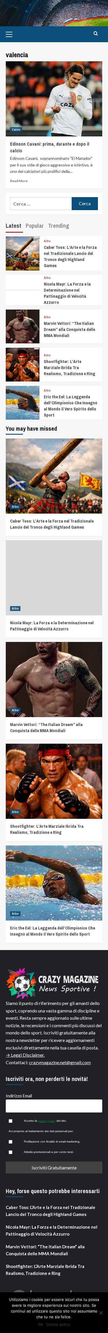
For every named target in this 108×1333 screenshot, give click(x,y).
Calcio (16, 129)
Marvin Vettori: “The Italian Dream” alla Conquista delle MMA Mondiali (69, 329)
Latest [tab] (13, 225)
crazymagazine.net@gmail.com (60, 1062)
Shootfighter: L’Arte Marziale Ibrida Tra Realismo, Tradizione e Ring (69, 367)
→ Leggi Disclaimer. (25, 1055)
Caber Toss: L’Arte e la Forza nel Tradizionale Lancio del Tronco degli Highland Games (70, 256)
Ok (40, 1324)
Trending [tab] (58, 225)
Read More (19, 181)
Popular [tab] (35, 225)
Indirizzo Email (19, 1095)
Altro (47, 241)
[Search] (95, 34)
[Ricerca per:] (41, 203)
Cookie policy (58, 1324)
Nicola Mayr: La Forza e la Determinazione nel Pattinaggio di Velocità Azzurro (67, 293)
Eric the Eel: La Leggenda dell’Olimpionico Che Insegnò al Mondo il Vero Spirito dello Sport (70, 406)
